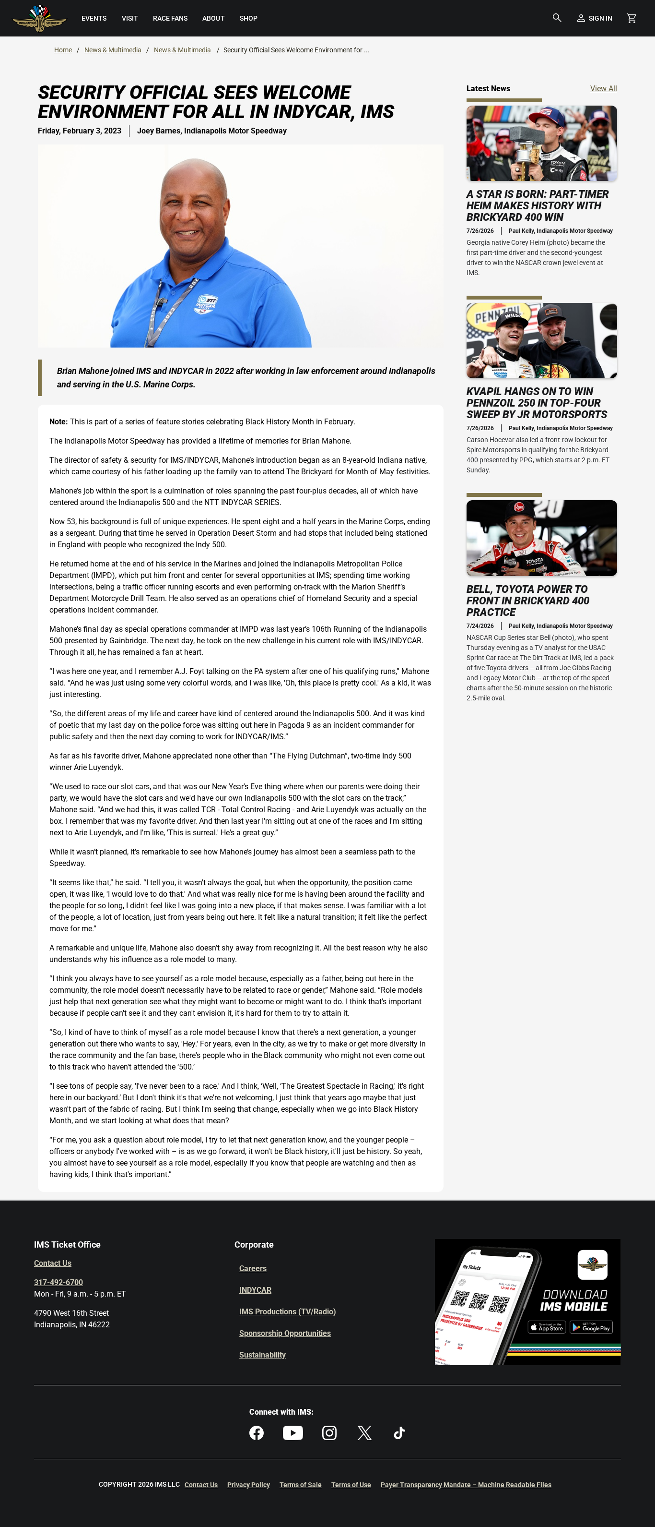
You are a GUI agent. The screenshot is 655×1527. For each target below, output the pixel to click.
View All (603, 88)
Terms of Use (351, 1485)
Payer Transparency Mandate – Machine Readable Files (466, 1485)
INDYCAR (255, 1290)
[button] (557, 18)
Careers (253, 1268)
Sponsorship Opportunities (285, 1333)
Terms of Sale (301, 1485)
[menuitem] (94, 18)
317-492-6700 (58, 1282)
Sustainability (262, 1354)
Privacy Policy (248, 1485)
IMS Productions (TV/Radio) (287, 1311)
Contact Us (52, 1263)
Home (63, 50)
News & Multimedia (112, 50)
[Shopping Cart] (631, 18)
